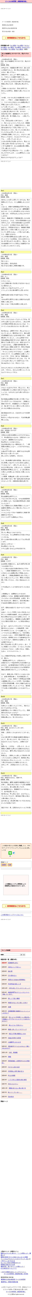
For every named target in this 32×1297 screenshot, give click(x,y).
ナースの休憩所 (21, 1279)
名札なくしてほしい (14, 967)
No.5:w (27, 45)
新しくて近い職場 (14, 998)
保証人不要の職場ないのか (17, 1033)
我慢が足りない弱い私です (17, 1088)
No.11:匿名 (12, 49)
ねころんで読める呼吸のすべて (11, 1262)
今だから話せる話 (14, 1067)
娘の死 (10, 971)
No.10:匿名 (4, 49)
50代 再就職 (13, 1052)
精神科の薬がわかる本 (8, 1264)
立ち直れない (12, 975)
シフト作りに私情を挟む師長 (17, 1079)
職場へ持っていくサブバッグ (17, 1029)
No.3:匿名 (13, 45)
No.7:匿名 (11, 47)
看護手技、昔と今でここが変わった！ (13, 1266)
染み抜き (11, 1096)
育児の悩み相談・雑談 (8, 31)
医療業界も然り (13, 963)
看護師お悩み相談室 (7, 25)
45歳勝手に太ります (14, 1042)
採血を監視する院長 (14, 1038)
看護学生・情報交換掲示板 (9, 1282)
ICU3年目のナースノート (9, 1268)
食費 (9, 1007)
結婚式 (4, 864)
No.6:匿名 (4, 47)
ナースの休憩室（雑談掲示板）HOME (16, 1274)
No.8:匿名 (18, 47)
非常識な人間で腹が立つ (16, 1071)
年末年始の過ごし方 (14, 984)
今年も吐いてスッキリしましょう (19, 988)
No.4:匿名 (20, 45)
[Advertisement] (15, 13)
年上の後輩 (11, 1075)
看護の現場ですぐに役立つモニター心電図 (14, 1257)
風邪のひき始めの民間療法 (16, 979)
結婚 (9, 864)
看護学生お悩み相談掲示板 (9, 28)
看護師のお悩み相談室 (8, 1279)
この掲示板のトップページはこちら (12, 915)
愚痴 (9, 1056)
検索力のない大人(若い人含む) (18, 1002)
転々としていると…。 (15, 1092)
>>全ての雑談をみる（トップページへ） (13, 1272)
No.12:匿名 (19, 49)
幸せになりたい (13, 1084)
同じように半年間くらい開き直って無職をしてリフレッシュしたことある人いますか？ (16, 1019)
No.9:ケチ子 (26, 47)
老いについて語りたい (16, 1025)
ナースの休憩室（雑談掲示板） (16, 1)
